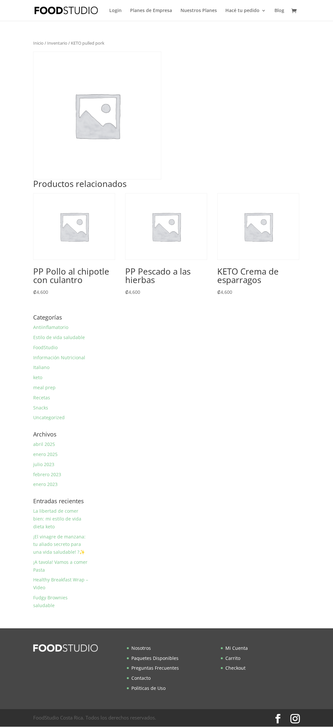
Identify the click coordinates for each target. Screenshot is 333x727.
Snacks (40, 408)
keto (37, 377)
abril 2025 (44, 444)
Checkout (235, 668)
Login (115, 10)
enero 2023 (45, 484)
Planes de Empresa (151, 10)
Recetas (41, 397)
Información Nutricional (59, 357)
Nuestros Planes (198, 10)
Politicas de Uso (148, 688)
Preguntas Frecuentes (155, 668)
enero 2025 (45, 454)
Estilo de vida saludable (59, 337)
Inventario (57, 43)
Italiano (41, 367)
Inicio (38, 43)
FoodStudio (45, 347)
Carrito (232, 658)
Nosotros (141, 648)
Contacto (141, 678)
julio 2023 (43, 464)
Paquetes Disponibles (155, 658)
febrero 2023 (47, 474)
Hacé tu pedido (242, 10)
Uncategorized (49, 417)
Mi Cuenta (236, 648)
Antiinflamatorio (50, 327)
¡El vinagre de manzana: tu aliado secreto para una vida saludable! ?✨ (59, 544)
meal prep (44, 387)
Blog (279, 10)
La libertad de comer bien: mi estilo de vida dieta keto (57, 519)
